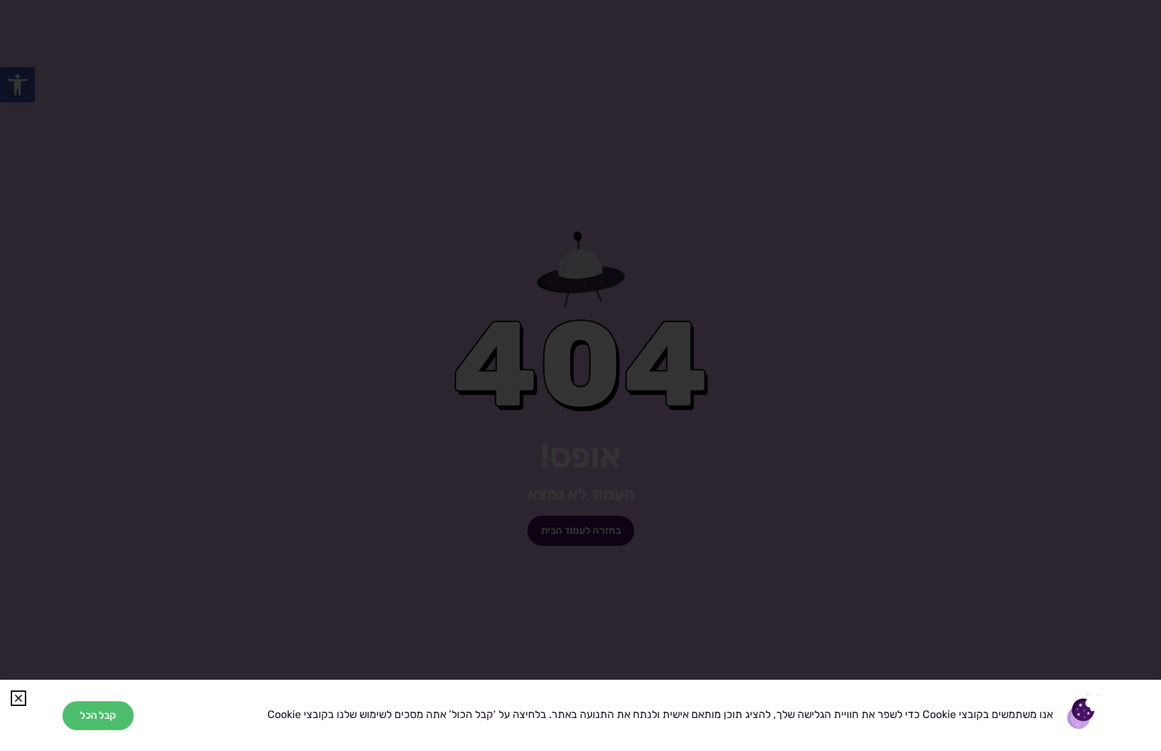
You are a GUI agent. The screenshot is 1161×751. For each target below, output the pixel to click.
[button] (18, 698)
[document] (580, 375)
